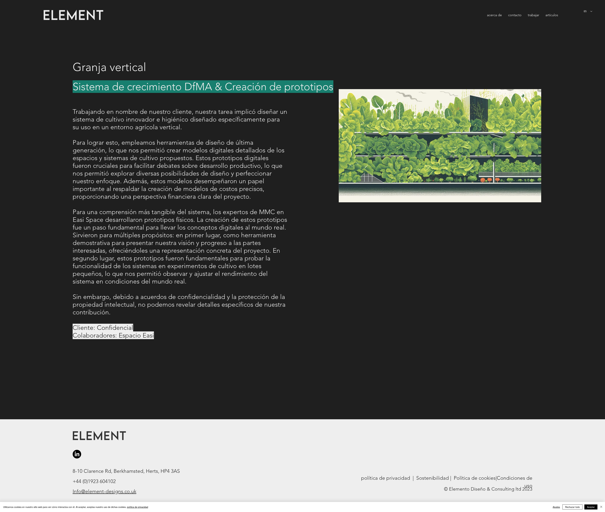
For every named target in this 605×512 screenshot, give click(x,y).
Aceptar (591, 507)
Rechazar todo (572, 507)
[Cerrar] (601, 506)
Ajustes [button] (556, 507)
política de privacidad (137, 507)
